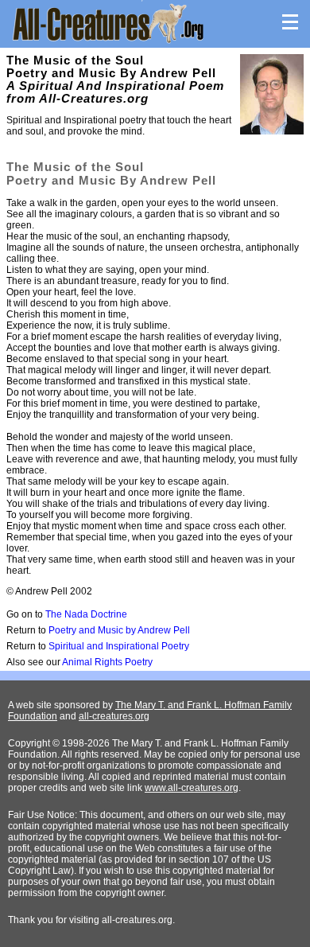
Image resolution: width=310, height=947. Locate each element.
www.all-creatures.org (191, 787)
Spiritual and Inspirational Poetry (118, 646)
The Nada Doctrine (86, 614)
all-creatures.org (114, 716)
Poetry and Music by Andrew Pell (119, 630)
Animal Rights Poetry (107, 662)
